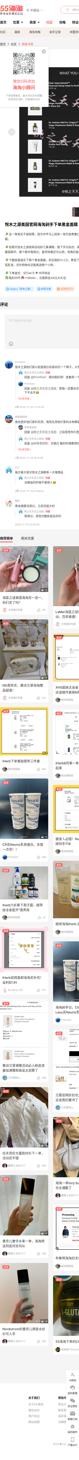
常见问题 (63, 1404)
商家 (33, 22)
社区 (3, 32)
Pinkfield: (29, 383)
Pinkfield (20, 362)
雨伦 (17, 500)
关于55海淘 (35, 1404)
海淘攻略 (35, 32)
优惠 (16, 22)
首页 (3, 44)
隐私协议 (34, 1410)
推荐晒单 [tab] (6, 538)
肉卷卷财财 (21, 416)
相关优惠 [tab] (27, 538)
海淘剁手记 (67, 288)
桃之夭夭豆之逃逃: (34, 372)
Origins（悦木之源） (21, 288)
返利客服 (63, 1416)
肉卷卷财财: (30, 427)
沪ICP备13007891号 (65, 1444)
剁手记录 (55, 32)
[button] (34, 10)
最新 (17, 32)
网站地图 (34, 1422)
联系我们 (63, 1410)
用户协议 (34, 1416)
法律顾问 (63, 1422)
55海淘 (11, 10)
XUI (17, 467)
